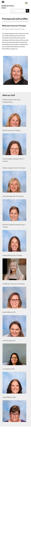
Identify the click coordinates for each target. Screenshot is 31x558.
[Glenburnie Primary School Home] (26, 3)
